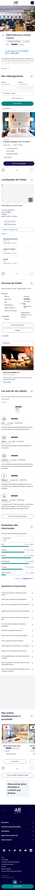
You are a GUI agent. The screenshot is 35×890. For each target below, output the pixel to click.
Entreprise (5, 822)
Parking (17, 330)
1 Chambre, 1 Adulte (9, 93)
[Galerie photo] (17, 18)
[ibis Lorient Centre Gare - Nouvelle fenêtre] (15, 733)
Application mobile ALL (9, 835)
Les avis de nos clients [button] (14, 391)
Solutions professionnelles (11, 827)
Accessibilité (5, 335)
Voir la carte (15, 53)
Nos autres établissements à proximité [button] (11, 716)
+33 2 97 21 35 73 (10, 221)
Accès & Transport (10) (10, 229)
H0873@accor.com (10, 224)
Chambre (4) (7, 108)
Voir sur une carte (11, 753)
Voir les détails (7, 382)
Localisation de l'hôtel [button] (13, 179)
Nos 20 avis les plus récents (17, 516)
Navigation (5, 831)
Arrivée (5, 83)
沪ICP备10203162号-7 (7, 877)
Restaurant (6, 343)
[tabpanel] (17, 142)
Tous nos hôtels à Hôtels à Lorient (17, 775)
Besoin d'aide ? (6, 840)
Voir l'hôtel (14, 761)
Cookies (3, 866)
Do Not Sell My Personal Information (11, 871)
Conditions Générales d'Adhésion (10, 862)
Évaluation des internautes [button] (9, 527)
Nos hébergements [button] (12, 76)
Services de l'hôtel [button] (11, 283)
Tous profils (6, 539)
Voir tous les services (17, 325)
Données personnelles (7, 864)
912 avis (21, 44)
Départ (23, 83)
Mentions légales (6, 869)
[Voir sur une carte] (17, 193)
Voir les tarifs (17, 886)
